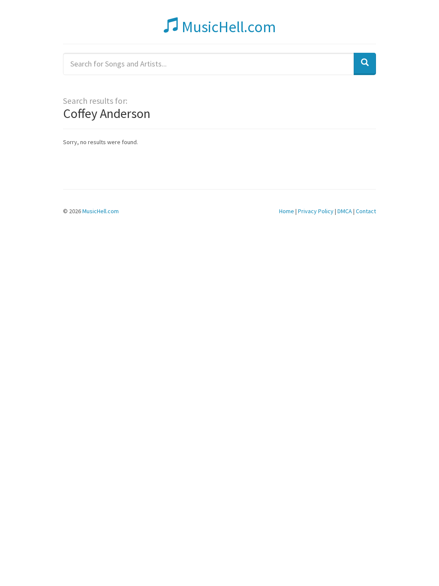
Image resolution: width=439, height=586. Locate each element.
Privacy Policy (316, 211)
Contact (366, 211)
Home (286, 211)
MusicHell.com (227, 26)
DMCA (344, 211)
